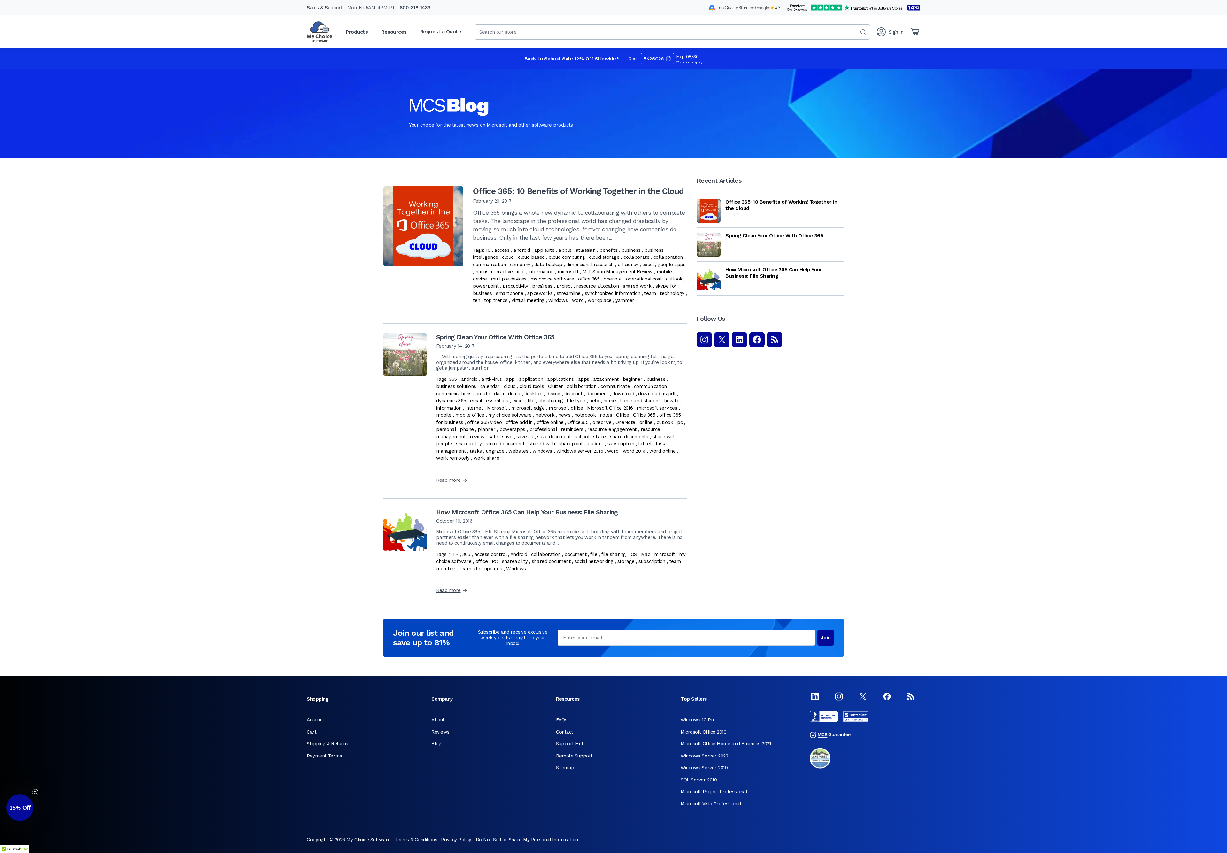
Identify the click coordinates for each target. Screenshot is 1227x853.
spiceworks (540, 293)
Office (622, 415)
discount (573, 393)
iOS (633, 554)
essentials (497, 400)
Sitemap (565, 768)
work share (486, 458)
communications (454, 393)
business (630, 250)
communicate (615, 386)
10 (488, 250)
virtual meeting (528, 300)
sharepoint (571, 444)
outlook (674, 279)
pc (680, 422)
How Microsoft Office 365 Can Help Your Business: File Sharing (527, 512)
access (501, 250)
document (597, 393)
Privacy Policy (456, 839)
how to (671, 400)
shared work (637, 286)
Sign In (896, 32)
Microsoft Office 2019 (704, 732)
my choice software (552, 279)
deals (514, 393)
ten (476, 300)
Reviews (440, 732)
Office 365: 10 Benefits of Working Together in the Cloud (578, 191)
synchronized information (612, 293)
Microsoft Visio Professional (711, 804)
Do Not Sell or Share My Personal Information (527, 839)
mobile (443, 415)
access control (491, 554)
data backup (548, 264)
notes (606, 415)
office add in (519, 422)
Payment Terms (324, 756)
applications (560, 379)
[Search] (863, 32)
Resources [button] (394, 32)
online (645, 422)
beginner (632, 379)
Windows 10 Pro (698, 720)
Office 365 (644, 415)
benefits (608, 250)
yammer (624, 300)
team (650, 293)
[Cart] (915, 32)
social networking (594, 561)
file (531, 400)
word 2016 (634, 451)
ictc (520, 271)
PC (495, 561)
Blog (436, 744)
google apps (671, 264)
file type (576, 400)
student (595, 444)
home (609, 400)
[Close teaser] (35, 792)
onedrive (601, 422)
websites (518, 451)
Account (315, 720)
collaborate (636, 257)
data (499, 393)
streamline (569, 293)
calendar (490, 386)
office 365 (589, 279)
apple (565, 250)
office (481, 561)
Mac (645, 554)
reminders (572, 429)
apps (583, 379)
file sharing (550, 400)
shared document (505, 444)
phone (467, 429)
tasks (476, 451)
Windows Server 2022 (704, 756)
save (507, 437)
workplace (600, 300)
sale (493, 437)
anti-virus (492, 379)
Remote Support (574, 756)
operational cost (644, 279)
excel (648, 264)
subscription (620, 444)
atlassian (586, 250)
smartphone (509, 293)
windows (558, 300)
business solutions (456, 386)
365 (453, 379)
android (521, 250)
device (553, 393)
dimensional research (590, 264)
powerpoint (486, 286)
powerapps (512, 429)
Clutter (555, 386)
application (531, 379)
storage (626, 561)
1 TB (453, 554)
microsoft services (657, 408)
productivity (515, 286)
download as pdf (656, 393)
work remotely (452, 458)
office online (550, 422)
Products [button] (357, 32)
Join (826, 638)
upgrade (495, 451)
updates (493, 569)
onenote (613, 279)
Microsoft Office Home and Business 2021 (726, 744)
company (520, 264)
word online (662, 451)
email (476, 400)
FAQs (561, 720)
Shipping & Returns (327, 744)
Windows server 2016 (579, 451)
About (437, 720)
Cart (311, 732)
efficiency (628, 264)
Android (518, 554)
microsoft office (566, 408)
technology (672, 293)
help (594, 400)
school (582, 437)
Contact (564, 732)
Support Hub (570, 744)
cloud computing (567, 257)
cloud (508, 257)
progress (542, 286)
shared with (542, 444)
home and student (640, 400)
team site (469, 569)
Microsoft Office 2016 (610, 408)
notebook (585, 415)
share (599, 437)
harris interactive (494, 271)
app (510, 379)
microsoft (568, 271)
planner (486, 429)
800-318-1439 (415, 8)
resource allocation (597, 286)
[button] (19, 807)
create (482, 393)
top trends (496, 300)
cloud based (531, 257)
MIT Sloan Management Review (618, 271)
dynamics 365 (451, 400)
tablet (645, 444)
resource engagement (611, 429)
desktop (533, 393)
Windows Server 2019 (704, 768)
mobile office (469, 415)
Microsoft (497, 408)
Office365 (577, 422)
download (623, 393)
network (545, 415)
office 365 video (484, 422)
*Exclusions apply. (689, 62)
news (564, 415)
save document (554, 437)
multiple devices (509, 279)
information (541, 271)
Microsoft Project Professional (714, 792)
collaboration (668, 257)
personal (446, 429)
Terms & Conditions (416, 839)
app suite (544, 250)
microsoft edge (527, 408)
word (577, 300)
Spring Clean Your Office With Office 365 (495, 337)
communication (489, 264)
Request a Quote (440, 31)
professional (543, 429)
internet (474, 408)
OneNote (625, 422)
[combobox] (672, 32)
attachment (606, 379)
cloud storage (604, 257)
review (477, 437)
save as (524, 437)
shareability (469, 444)
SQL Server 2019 (699, 780)
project (564, 286)
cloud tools (532, 386)
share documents (629, 437)
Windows (542, 451)
